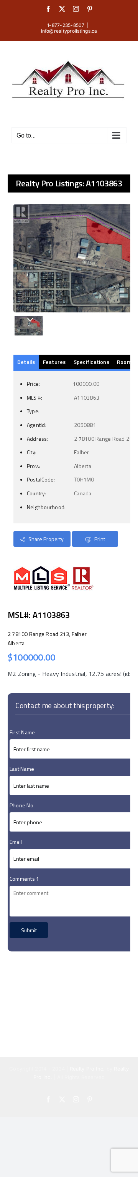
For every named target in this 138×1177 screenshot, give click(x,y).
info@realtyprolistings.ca (69, 31)
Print (99, 539)
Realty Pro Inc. (87, 1069)
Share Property (45, 539)
